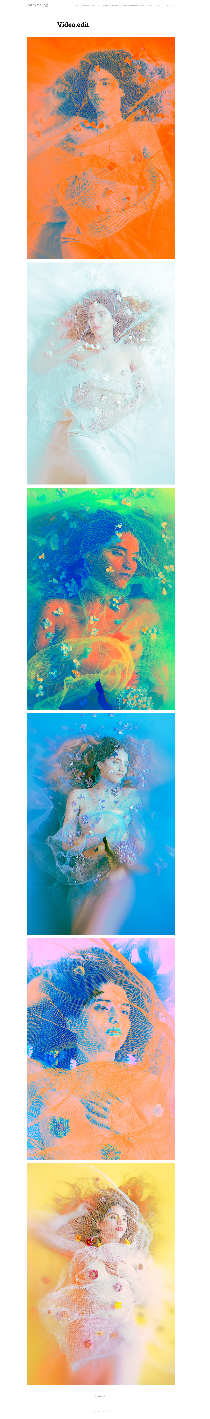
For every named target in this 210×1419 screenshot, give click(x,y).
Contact (168, 5)
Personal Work (89, 5)
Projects (158, 5)
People (115, 5)
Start (78, 5)
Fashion (106, 5)
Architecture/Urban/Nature (132, 5)
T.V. (99, 5)
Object (149, 5)
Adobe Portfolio (105, 1411)
